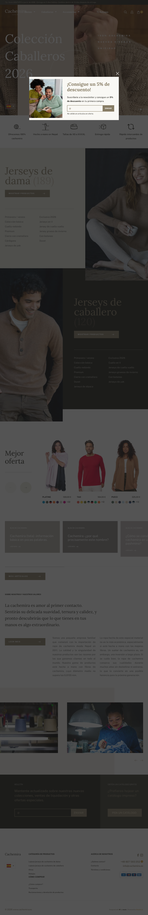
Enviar (108, 108)
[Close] (116, 73)
